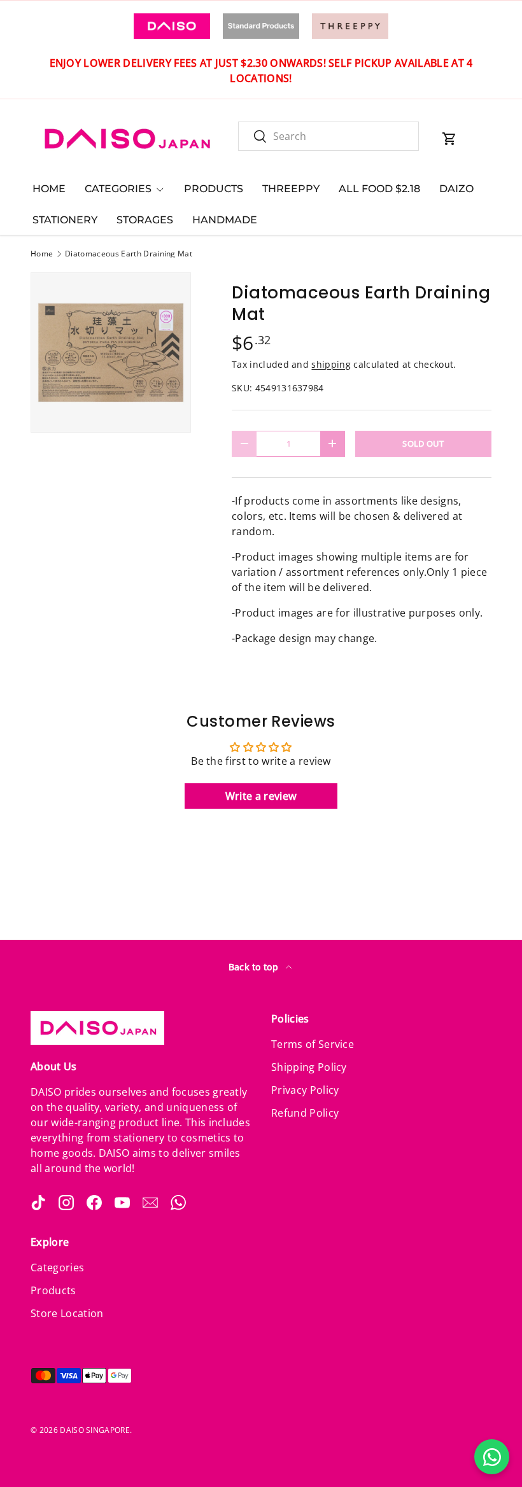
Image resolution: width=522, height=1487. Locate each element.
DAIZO (456, 189)
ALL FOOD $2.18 (379, 189)
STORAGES (144, 220)
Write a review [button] (261, 796)
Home (42, 254)
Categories (57, 1267)
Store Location (67, 1313)
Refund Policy (305, 1113)
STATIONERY (64, 220)
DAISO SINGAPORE (95, 1430)
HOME (49, 189)
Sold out (423, 443)
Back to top (255, 967)
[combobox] (328, 136)
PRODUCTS (213, 189)
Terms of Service (312, 1044)
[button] (449, 139)
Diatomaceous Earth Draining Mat (128, 254)
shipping (331, 364)
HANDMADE (224, 220)
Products (53, 1290)
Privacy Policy (305, 1090)
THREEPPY (291, 189)
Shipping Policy (309, 1067)
